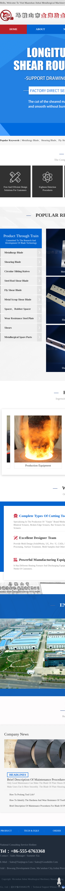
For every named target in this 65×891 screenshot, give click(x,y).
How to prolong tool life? (22, 794)
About (40, 29)
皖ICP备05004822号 (20, 887)
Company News (16, 734)
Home (13, 29)
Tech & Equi (31, 830)
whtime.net (55, 887)
